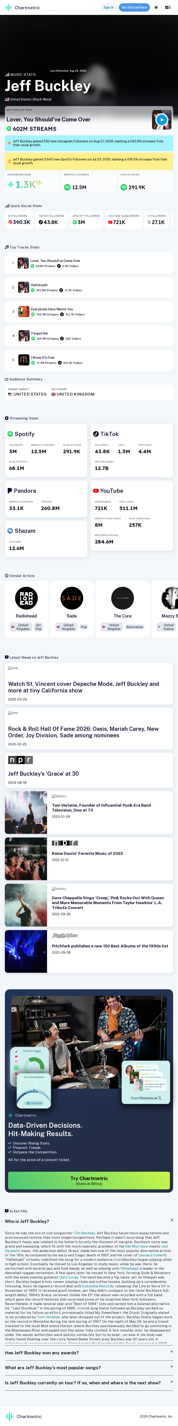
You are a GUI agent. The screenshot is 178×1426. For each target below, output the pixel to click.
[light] (156, 7)
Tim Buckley (84, 1233)
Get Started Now (134, 7)
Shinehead (129, 1268)
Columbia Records (98, 1286)
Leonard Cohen (151, 1255)
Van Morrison (136, 1246)
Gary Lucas (68, 1277)
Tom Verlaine (48, 1317)
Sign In (109, 7)
